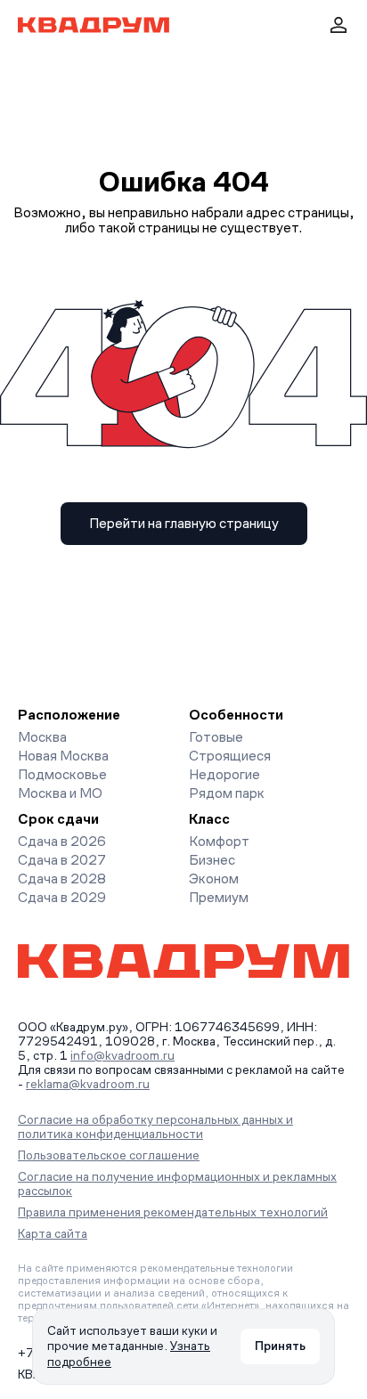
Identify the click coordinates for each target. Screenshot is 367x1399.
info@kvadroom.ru (122, 1055)
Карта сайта (52, 1233)
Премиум (219, 897)
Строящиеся (230, 755)
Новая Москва (63, 755)
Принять (280, 1345)
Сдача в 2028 (62, 878)
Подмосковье (62, 774)
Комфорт (219, 841)
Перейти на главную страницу (184, 523)
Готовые (216, 736)
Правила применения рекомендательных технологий (173, 1212)
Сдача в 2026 (62, 841)
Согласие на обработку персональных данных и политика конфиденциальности (155, 1126)
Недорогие (224, 774)
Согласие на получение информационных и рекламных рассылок (177, 1183)
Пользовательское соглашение (109, 1155)
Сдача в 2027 (62, 859)
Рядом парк (227, 793)
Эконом (214, 878)
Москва (42, 736)
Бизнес (212, 859)
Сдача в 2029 (62, 897)
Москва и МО (60, 793)
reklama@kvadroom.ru (88, 1084)
